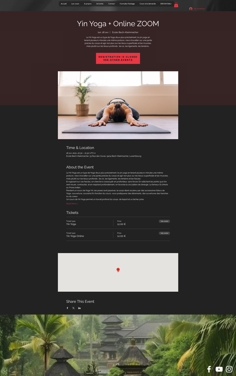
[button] (176, 4)
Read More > (72, 203)
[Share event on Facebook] (67, 308)
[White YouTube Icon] (219, 369)
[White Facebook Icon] (209, 369)
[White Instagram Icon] (229, 369)
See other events (118, 59)
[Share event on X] (73, 308)
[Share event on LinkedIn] (79, 308)
